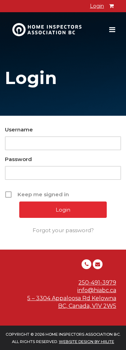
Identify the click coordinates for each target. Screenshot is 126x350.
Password (18, 159)
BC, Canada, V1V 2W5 (87, 306)
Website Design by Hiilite (86, 341)
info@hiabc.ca (96, 290)
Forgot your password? (63, 230)
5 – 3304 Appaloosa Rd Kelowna (71, 298)
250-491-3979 (97, 282)
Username (19, 129)
